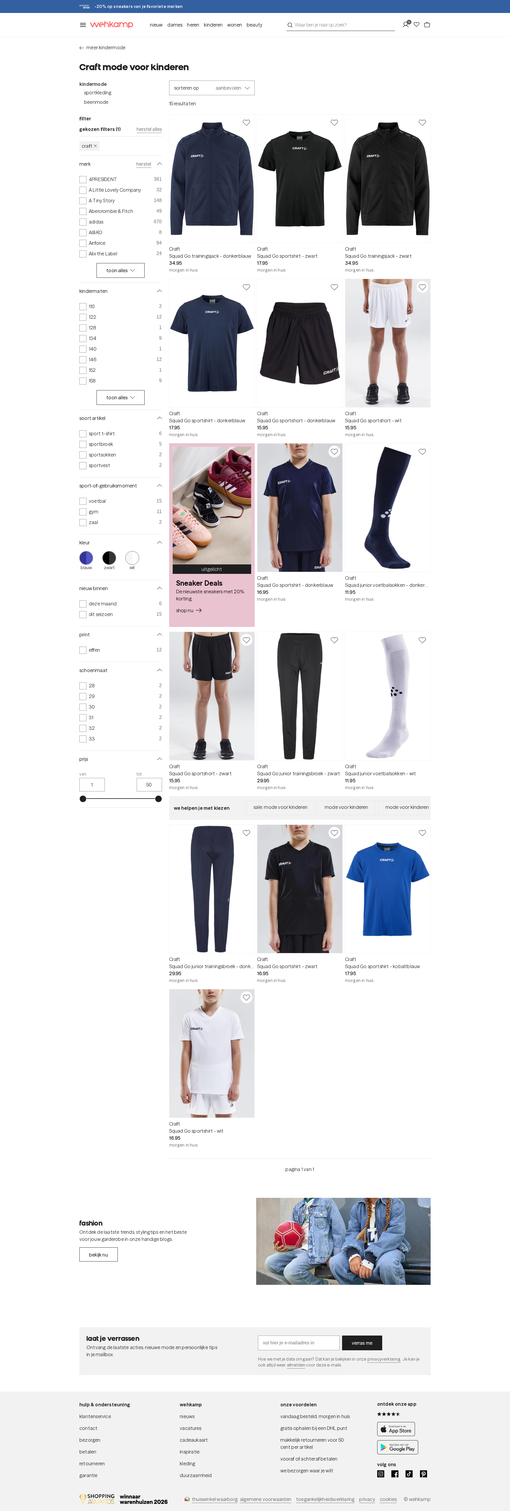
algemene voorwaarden (265, 1499)
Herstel (143, 164)
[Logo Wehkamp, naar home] (109, 25)
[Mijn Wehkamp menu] (407, 24)
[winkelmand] (427, 24)
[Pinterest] (423, 1473)
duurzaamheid (196, 1475)
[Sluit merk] (158, 163)
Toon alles (117, 270)
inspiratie (190, 1452)
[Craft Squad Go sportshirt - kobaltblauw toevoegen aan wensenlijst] (422, 833)
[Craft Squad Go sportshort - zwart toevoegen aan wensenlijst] (246, 640)
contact (88, 1428)
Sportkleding (97, 93)
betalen (87, 1452)
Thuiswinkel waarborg (215, 1499)
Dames (174, 25)
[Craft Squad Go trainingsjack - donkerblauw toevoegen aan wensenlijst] (246, 122)
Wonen (234, 25)
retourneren (92, 1463)
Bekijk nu (98, 1255)
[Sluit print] (158, 634)
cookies (388, 1499)
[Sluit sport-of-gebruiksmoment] (158, 485)
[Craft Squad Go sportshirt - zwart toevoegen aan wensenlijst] (334, 122)
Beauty (254, 25)
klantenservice (95, 1416)
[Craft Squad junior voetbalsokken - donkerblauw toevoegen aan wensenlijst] (422, 451)
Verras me (362, 1343)
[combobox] (341, 25)
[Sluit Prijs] (158, 759)
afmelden (296, 1365)
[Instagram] (380, 1473)
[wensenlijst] (418, 24)
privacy (367, 1499)
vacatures (190, 1428)
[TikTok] (409, 1473)
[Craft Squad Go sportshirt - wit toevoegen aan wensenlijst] (246, 997)
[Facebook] (394, 1473)
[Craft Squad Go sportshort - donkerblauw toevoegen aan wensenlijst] (334, 287)
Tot (139, 774)
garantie (88, 1475)
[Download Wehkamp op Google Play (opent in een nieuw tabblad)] (397, 1453)
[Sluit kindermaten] (158, 291)
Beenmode (96, 102)
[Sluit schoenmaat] (158, 670)
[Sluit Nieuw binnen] (158, 588)
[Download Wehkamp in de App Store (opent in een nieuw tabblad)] (397, 1434)
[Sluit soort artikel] (158, 418)
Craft (87, 146)
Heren (193, 25)
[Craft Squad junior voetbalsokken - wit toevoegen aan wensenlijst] (422, 640)
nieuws (187, 1416)
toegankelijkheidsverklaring (325, 1499)
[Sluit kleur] (158, 542)
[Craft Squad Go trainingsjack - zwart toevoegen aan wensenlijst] (422, 122)
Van (82, 774)
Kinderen (213, 25)
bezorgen (90, 1440)
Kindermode (93, 84)
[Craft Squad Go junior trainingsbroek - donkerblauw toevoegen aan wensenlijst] (246, 833)
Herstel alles (149, 129)
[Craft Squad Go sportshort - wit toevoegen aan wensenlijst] (422, 287)
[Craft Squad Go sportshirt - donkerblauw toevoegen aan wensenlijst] (246, 287)
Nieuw (156, 25)
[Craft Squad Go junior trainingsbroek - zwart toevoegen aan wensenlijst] (334, 640)
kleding (187, 1463)
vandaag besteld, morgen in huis (315, 1416)
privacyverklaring (384, 1359)
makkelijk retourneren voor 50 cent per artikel (312, 1443)
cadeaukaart (194, 1440)
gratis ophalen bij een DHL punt (314, 1428)
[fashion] (343, 1241)
